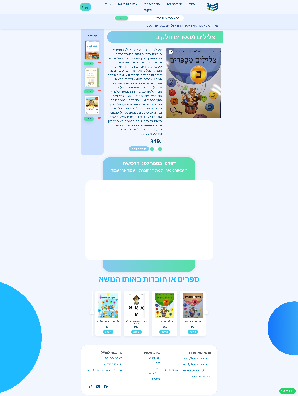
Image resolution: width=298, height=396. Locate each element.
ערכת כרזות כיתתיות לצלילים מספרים (136, 322)
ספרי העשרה (174, 4)
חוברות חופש (152, 4)
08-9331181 (198, 376)
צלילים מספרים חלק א (193, 321)
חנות (192, 4)
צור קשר (148, 10)
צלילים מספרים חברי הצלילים (108, 321)
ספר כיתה (183, 25)
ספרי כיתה (197, 25)
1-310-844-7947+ (113, 358)
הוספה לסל (139, 149)
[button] (171, 52)
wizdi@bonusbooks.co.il (197, 364)
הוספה (193, 332)
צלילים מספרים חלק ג (165, 321)
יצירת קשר (285, 391)
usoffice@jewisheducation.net (105, 370)
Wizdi (108, 4)
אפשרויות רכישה (127, 4)
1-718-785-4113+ (113, 364)
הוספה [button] (89, 63)
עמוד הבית (212, 25)
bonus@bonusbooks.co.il (196, 358)
